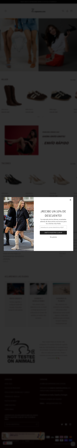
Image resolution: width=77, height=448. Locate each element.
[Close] (70, 200)
